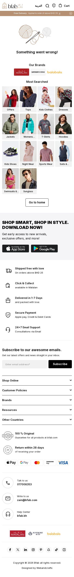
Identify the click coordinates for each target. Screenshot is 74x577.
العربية (38, 5)
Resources (9, 410)
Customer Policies (14, 390)
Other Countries (13, 419)
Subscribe (60, 364)
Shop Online (10, 380)
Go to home (37, 202)
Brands (7, 400)
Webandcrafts (44, 567)
